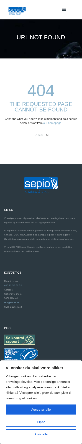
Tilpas (41, 422)
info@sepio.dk (11, 302)
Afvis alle (41, 434)
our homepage (52, 123)
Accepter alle (41, 409)
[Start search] (48, 135)
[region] (41, 402)
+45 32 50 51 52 (13, 285)
